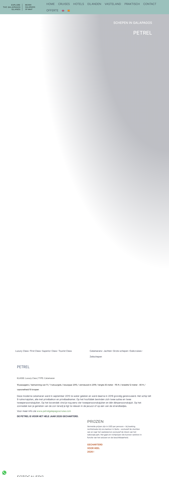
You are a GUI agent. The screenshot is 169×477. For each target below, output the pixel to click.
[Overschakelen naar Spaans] (69, 10)
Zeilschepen (96, 356)
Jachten (108, 351)
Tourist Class (65, 351)
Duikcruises (136, 351)
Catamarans (96, 351)
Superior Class (49, 351)
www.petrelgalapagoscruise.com (54, 411)
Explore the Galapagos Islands (12, 7)
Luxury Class (22, 351)
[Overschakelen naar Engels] (63, 10)
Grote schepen (120, 351)
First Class (35, 351)
